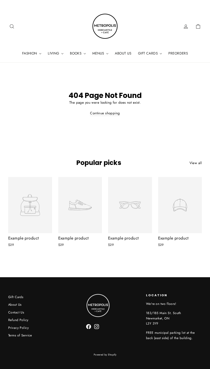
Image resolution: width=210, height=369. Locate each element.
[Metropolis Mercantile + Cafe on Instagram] (96, 326)
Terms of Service (20, 335)
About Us (14, 304)
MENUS (98, 53)
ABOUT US (123, 53)
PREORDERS (178, 53)
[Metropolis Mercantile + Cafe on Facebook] (88, 326)
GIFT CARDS (148, 53)
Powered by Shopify (105, 355)
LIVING (54, 53)
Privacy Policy (18, 327)
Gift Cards (15, 297)
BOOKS (76, 53)
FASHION (30, 53)
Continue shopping (105, 113)
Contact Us (16, 312)
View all (195, 162)
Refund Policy (18, 320)
